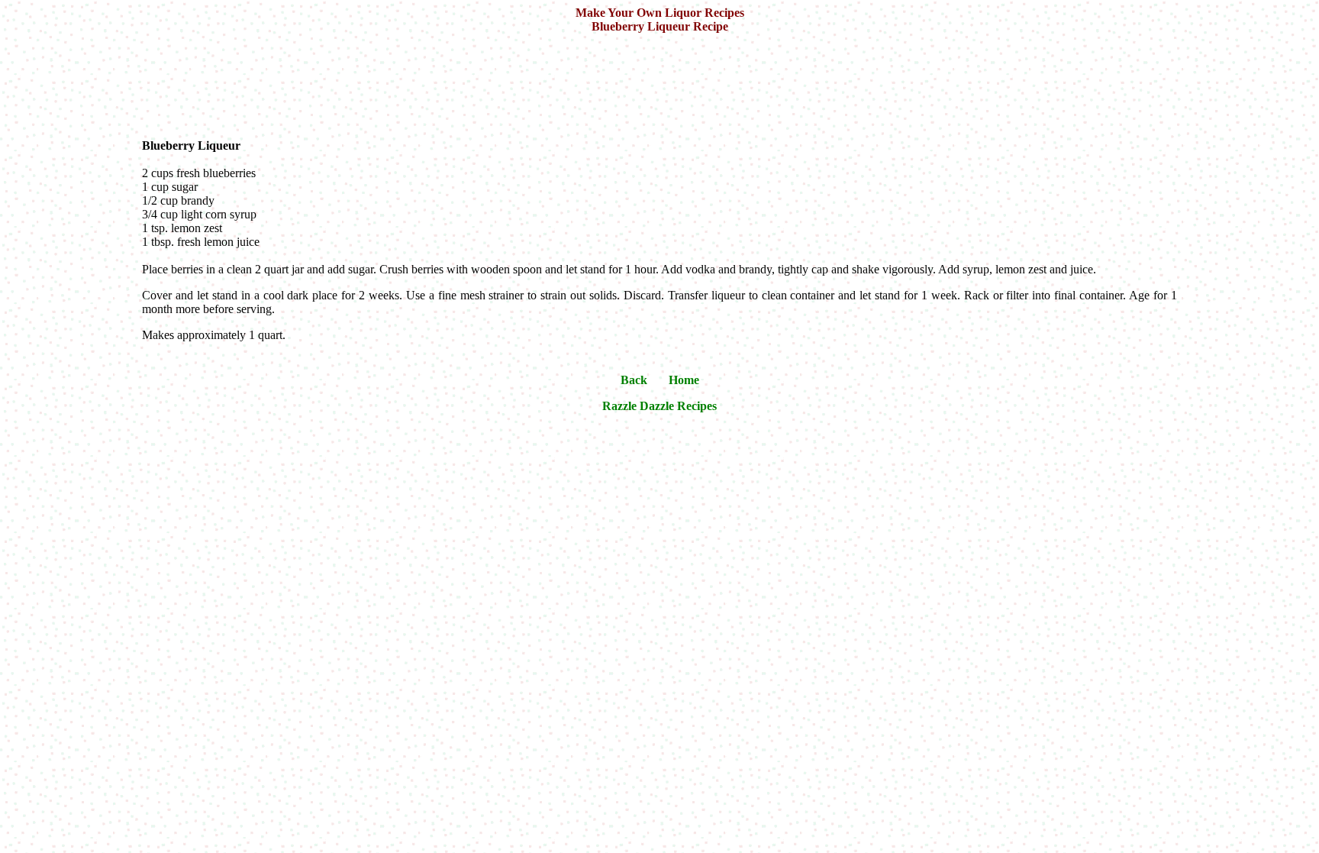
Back (634, 379)
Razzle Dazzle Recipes (659, 405)
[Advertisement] (662, 84)
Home (684, 379)
